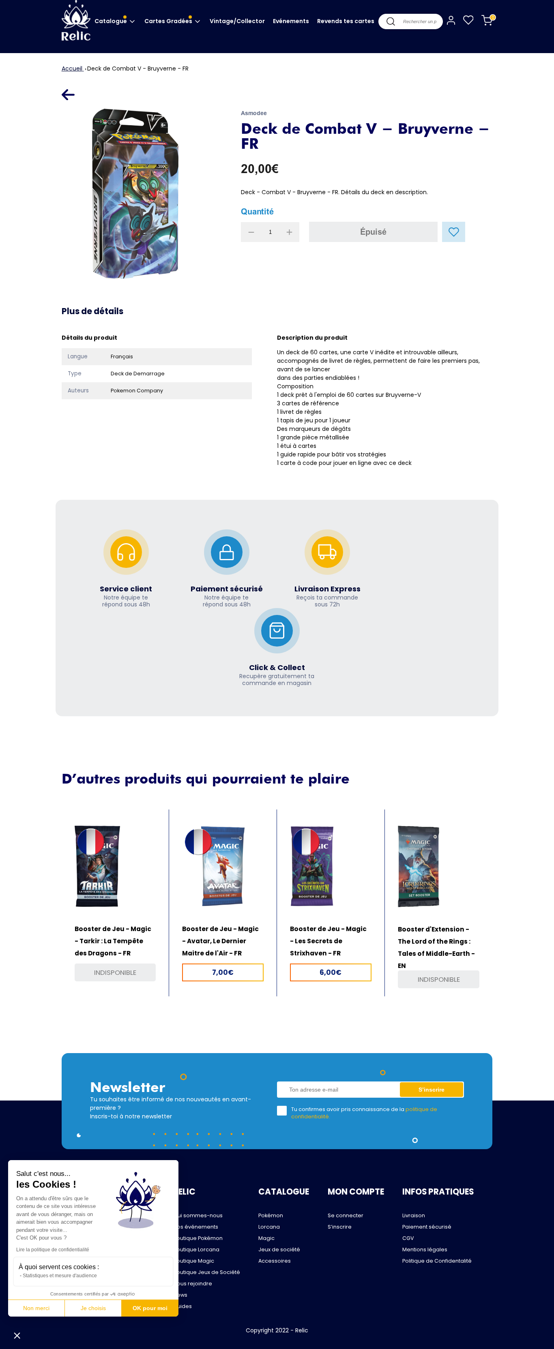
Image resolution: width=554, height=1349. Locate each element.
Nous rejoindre (192, 1283)
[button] (17, 1335)
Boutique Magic (193, 1260)
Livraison (413, 1215)
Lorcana (269, 1226)
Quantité (257, 211)
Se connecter (345, 1215)
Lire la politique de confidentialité (52, 1250)
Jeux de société (279, 1249)
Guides (182, 1306)
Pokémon (270, 1215)
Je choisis (93, 1308)
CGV (408, 1238)
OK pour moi (150, 1308)
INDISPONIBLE (115, 972)
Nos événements (195, 1226)
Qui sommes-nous (198, 1215)
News (180, 1294)
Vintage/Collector (237, 21)
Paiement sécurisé (426, 1226)
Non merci (36, 1308)
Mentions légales (424, 1249)
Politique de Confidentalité (437, 1260)
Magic (266, 1238)
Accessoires (274, 1260)
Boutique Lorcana (196, 1249)
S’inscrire (340, 1226)
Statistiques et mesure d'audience (60, 1275)
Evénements (291, 21)
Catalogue (111, 21)
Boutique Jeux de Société (206, 1272)
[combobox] (410, 21)
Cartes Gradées (168, 21)
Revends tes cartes (345, 21)
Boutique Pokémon (198, 1238)
